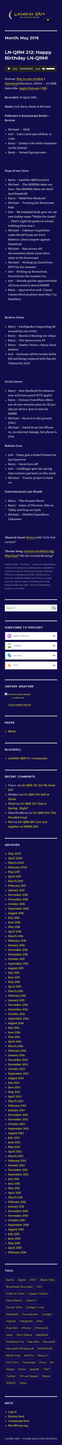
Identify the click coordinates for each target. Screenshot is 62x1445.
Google (47, 1314)
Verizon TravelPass (40, 585)
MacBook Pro (15, 1341)
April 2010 (15, 1247)
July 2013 (14, 1082)
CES (39, 1286)
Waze (46, 1376)
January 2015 (16, 1000)
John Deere (24, 1334)
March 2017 (15, 881)
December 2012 (18, 1114)
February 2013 (17, 1105)
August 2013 (16, 1078)
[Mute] (43, 68)
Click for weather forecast (19, 705)
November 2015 (18, 954)
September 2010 (18, 1224)
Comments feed (18, 1421)
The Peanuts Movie (39, 581)
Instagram (26, 1321)
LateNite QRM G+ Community (27, 758)
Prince (30, 537)
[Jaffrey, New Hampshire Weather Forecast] (20, 696)
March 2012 (15, 1156)
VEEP (26, 585)
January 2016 (16, 945)
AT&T (33, 1279)
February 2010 (17, 1252)
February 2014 (17, 1050)
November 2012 (18, 1119)
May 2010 (14, 1243)
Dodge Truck (35, 1307)
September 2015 (18, 963)
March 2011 (15, 1197)
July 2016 (14, 917)
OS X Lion (12, 1362)
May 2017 (14, 872)
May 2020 (14, 853)
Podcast (24, 564)
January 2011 (16, 1206)
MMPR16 (18, 578)
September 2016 (18, 908)
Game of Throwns (25, 571)
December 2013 (18, 1059)
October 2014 (16, 1014)
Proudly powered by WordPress (40, 1438)
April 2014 (14, 1041)
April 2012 (14, 1151)
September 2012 (18, 1128)
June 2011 (14, 1183)
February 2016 (17, 940)
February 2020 (17, 867)
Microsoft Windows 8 (20, 1348)
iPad (39, 1321)
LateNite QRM (12, 1438)
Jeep (9, 1334)
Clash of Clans (15, 1293)
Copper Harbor (38, 1293)
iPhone (26, 1328)
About (12, 731)
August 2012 (16, 1133)
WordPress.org (18, 1425)
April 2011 (14, 1192)
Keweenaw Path (25, 574)
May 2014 (14, 1037)
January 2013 (16, 1110)
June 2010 (14, 1238)
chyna (8, 567)
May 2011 (14, 1188)
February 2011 (17, 1202)
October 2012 (16, 1124)
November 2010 (18, 1215)
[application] (31, 68)
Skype (10, 1369)
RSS (44, 88)
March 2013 (15, 1101)
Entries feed (16, 1416)
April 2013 (14, 1096)
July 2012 (14, 1137)
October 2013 (16, 1069)
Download (11, 83)
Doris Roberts (19, 567)
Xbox (23, 1383)
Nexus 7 (43, 1355)
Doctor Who (14, 1307)
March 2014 (15, 1046)
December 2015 (18, 949)
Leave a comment (14, 588)
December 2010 (18, 1211)
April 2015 (14, 986)
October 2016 (16, 904)
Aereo (10, 1279)
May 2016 (14, 927)
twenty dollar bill (13, 585)
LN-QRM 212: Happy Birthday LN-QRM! (28, 55)
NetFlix (29, 1355)
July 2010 (14, 1234)
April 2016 (14, 931)
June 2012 (14, 1142)
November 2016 (18, 899)
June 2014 (14, 1032)
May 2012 (14, 1147)
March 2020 (16, 862)
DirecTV (31, 1300)
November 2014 (18, 1009)
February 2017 (17, 885)
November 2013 (18, 1064)
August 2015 (16, 968)
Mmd (11, 803)
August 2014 (16, 1023)
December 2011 (17, 1169)
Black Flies (47, 1279)
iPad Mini (12, 1328)
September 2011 (18, 1174)
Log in (12, 1411)
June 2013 (14, 1087)
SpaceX (34, 1369)
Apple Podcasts (29, 88)
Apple (22, 1279)
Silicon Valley (21, 581)
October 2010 (16, 1220)
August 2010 (16, 1229)
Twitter (11, 1376)
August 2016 (16, 913)
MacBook (42, 1334)
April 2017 (14, 876)
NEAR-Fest (29, 578)
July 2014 (14, 1027)
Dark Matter (14, 1300)
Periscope (29, 1362)
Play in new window (30, 79)
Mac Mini (33, 1341)
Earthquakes (34, 567)
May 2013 (14, 1092)
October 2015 (16, 959)
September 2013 (18, 1073)
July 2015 (13, 972)
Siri (52, 1362)
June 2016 (14, 922)
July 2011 (13, 1179)
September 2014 (18, 1018)
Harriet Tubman (44, 571)
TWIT (46, 1369)
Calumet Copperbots (43, 564)
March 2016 (15, 936)
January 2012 (16, 1165)
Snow (22, 1369)
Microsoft (49, 1341)
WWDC (11, 1383)
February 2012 (17, 1160)
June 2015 (14, 977)
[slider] (51, 68)
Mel (10, 822)
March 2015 (15, 991)
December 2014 (18, 1004)
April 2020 (15, 858)
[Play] (9, 68)
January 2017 (16, 890)
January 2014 (16, 1055)
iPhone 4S (10, 574)
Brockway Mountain (19, 1286)
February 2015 (17, 995)
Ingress (11, 1321)
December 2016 (18, 894)
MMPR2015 (45, 1348)
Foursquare (30, 1314)
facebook (12, 1314)
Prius (42, 1362)
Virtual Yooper (29, 1376)
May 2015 (14, 982)
